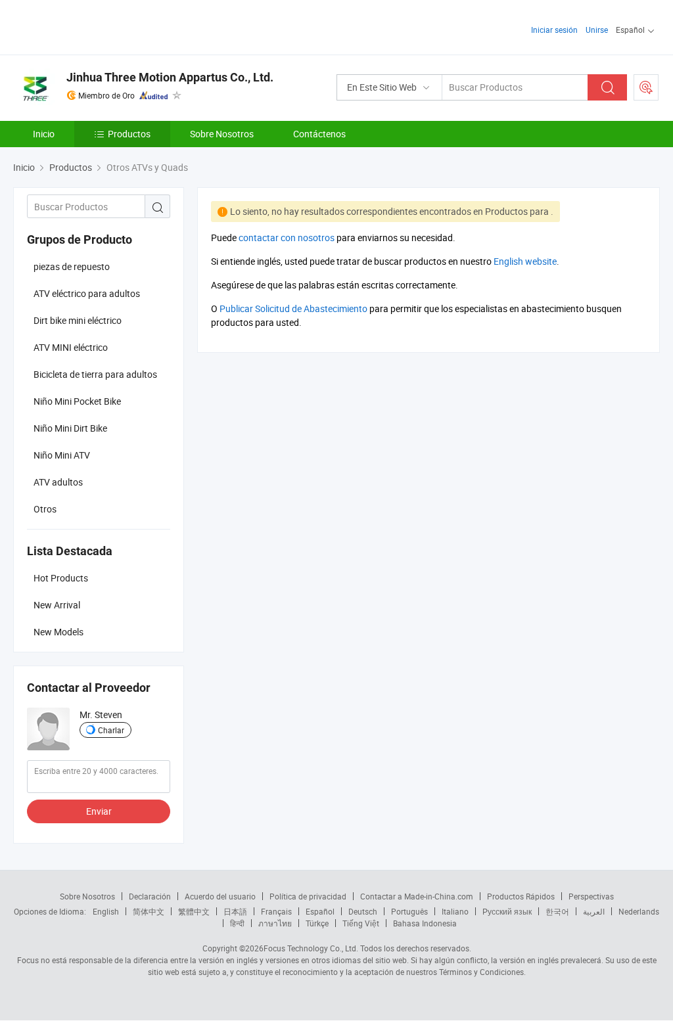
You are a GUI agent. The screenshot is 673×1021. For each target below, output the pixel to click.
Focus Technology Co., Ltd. (311, 948)
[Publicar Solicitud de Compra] (646, 87)
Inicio (44, 133)
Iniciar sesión (554, 29)
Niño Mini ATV (62, 455)
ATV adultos (58, 482)
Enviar (99, 811)
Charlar (111, 730)
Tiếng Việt (360, 923)
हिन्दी (237, 923)
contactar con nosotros (287, 237)
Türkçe (317, 923)
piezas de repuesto (72, 266)
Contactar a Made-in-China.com (416, 896)
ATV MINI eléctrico (71, 347)
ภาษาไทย (275, 923)
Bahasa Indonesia (425, 923)
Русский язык (507, 911)
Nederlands (638, 911)
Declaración (150, 896)
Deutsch (362, 911)
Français (276, 911)
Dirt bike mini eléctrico (78, 320)
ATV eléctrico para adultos (87, 293)
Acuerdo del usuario (220, 896)
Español (320, 911)
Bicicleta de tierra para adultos (95, 374)
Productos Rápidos (521, 896)
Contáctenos (319, 133)
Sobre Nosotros (222, 133)
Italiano (455, 911)
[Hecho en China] (97, 26)
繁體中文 (194, 911)
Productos (129, 133)
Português (409, 911)
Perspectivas (591, 896)
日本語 (235, 911)
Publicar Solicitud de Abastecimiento (293, 308)
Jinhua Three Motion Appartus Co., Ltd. (169, 77)
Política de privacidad (307, 896)
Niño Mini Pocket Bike (77, 401)
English (106, 911)
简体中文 (148, 911)
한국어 (557, 911)
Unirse (597, 29)
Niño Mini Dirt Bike (70, 428)
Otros (45, 509)
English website (525, 261)
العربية (594, 911)
